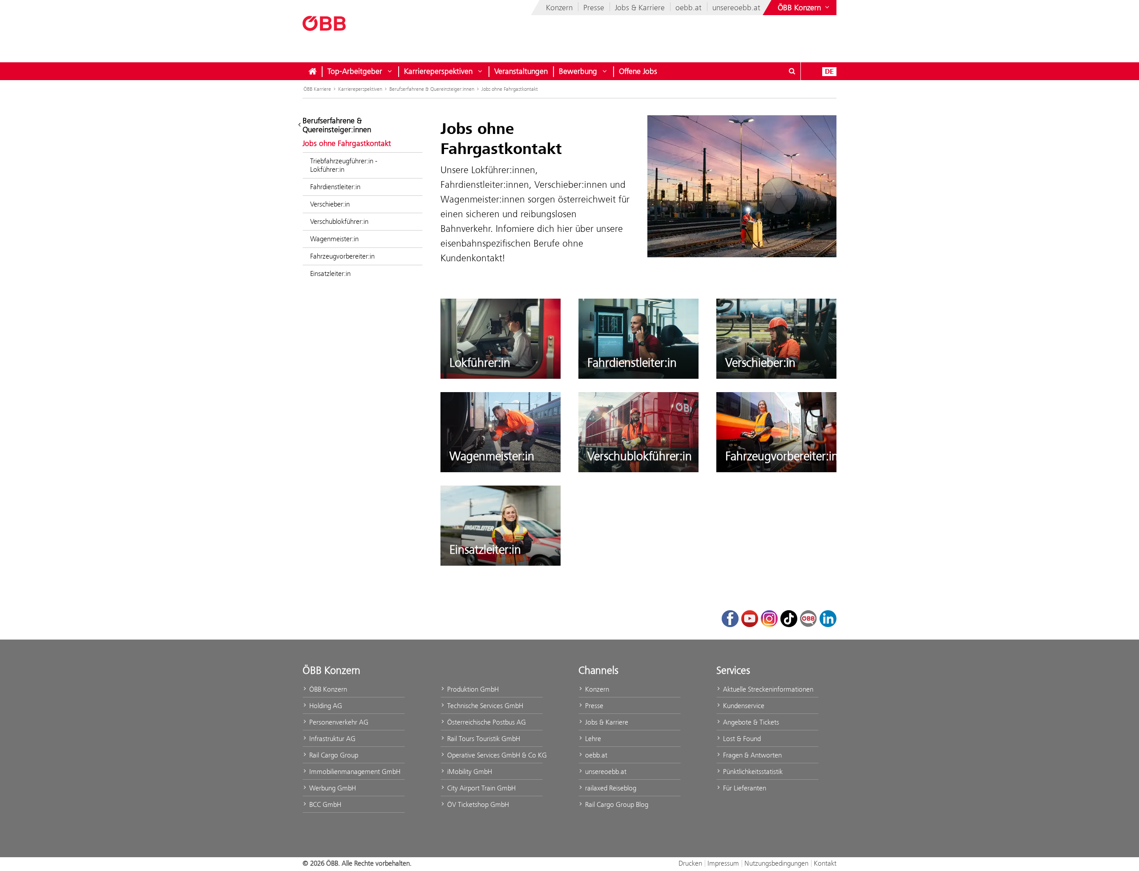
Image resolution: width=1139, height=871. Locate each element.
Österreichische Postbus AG (485, 722)
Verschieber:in (330, 204)
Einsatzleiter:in (330, 273)
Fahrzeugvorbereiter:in (342, 256)
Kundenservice (742, 705)
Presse (593, 7)
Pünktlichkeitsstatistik (752, 771)
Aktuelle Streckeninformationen (767, 689)
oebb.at (688, 7)
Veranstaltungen (521, 71)
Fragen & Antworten (751, 755)
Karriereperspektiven (438, 71)
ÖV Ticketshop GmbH (477, 804)
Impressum (723, 863)
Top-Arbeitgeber (354, 71)
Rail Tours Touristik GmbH (482, 738)
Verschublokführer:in (339, 221)
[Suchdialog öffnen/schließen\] (792, 71)
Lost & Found (741, 738)
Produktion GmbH (472, 689)
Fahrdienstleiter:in (335, 186)
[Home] (312, 71)
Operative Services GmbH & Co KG (494, 755)
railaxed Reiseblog (609, 788)
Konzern (559, 7)
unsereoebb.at (736, 7)
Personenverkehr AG (337, 722)
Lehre (592, 738)
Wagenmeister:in (334, 239)
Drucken (690, 863)
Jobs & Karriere (640, 7)
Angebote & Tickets (750, 722)
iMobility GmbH (468, 771)
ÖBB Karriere (317, 89)
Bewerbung (578, 71)
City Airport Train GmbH (480, 788)
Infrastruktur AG (331, 738)
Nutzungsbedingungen (776, 863)
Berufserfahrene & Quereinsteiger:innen (431, 89)
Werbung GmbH (331, 788)
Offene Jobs (638, 71)
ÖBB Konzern (327, 689)
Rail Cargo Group (332, 755)
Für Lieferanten (743, 788)
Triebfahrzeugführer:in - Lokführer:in (343, 165)
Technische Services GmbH (484, 705)
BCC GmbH (324, 804)
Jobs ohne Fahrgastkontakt (509, 89)
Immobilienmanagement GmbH (353, 771)
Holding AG (324, 705)
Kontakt (825, 863)
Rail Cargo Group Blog (615, 804)
